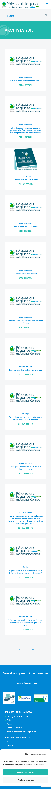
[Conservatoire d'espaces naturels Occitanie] (25, 698)
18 (33, 650)
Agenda (10, 724)
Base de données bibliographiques (21, 732)
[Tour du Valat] (9, 698)
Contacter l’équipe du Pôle (25, 683)
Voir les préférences (25, 780)
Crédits (10, 745)
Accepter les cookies (25, 772)
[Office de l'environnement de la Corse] (41, 698)
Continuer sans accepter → (36, 754)
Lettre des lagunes (14, 728)
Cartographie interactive (17, 716)
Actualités (11, 720)
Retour (11, 16)
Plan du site (11, 742)
